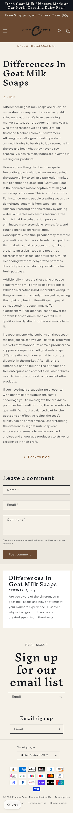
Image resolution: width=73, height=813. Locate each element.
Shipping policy (59, 803)
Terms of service (37, 803)
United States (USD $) (34, 755)
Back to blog (39, 457)
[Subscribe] (60, 696)
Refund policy (62, 797)
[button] (5, 31)
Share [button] (11, 97)
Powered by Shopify (40, 797)
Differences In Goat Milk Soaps (33, 581)
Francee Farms (20, 797)
